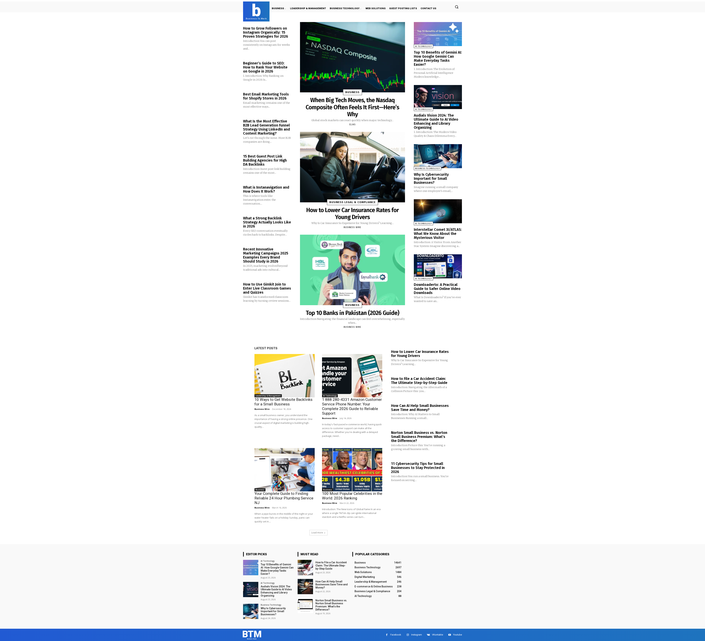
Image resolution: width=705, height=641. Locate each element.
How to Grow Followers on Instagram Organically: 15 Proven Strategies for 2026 (265, 32)
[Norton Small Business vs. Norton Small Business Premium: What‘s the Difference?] (305, 605)
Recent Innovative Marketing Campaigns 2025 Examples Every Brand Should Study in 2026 (265, 255)
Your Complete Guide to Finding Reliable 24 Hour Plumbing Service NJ (283, 498)
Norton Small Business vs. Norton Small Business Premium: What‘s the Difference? (419, 436)
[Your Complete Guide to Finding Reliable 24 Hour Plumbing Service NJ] (284, 469)
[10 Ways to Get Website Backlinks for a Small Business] (284, 375)
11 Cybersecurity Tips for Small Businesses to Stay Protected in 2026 (418, 467)
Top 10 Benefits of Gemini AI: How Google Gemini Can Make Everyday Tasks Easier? (438, 58)
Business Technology (427, 168)
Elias (352, 124)
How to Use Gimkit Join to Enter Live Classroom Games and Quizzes (267, 288)
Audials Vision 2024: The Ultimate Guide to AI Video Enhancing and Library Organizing (436, 121)
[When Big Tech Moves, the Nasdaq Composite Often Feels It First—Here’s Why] (352, 57)
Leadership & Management (268, 395)
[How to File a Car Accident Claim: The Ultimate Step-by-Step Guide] (305, 567)
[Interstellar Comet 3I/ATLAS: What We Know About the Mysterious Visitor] (438, 211)
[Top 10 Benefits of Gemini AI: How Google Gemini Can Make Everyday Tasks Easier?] (438, 34)
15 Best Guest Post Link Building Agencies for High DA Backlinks (265, 160)
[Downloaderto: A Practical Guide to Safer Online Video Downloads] (438, 266)
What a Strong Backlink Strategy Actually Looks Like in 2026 (267, 222)
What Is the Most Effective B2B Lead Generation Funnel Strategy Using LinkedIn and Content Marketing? (266, 127)
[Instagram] (407, 635)
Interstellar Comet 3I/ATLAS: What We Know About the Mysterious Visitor (438, 233)
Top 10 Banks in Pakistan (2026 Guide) (352, 312)
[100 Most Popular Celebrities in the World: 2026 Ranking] (352, 469)
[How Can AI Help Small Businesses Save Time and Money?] (305, 586)
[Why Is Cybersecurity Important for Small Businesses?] (438, 156)
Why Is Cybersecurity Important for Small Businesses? (431, 178)
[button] (456, 6)
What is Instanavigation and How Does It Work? (266, 189)
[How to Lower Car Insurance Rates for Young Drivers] (352, 167)
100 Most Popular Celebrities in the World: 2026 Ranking (352, 495)
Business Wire (352, 227)
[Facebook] (387, 635)
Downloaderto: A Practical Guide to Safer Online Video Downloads (437, 288)
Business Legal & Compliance (352, 202)
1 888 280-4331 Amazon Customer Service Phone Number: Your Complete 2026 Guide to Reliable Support (352, 406)
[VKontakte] (428, 635)
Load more (317, 532)
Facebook (395, 634)
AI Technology (423, 46)
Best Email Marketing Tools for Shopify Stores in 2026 (266, 96)
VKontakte (437, 634)
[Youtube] (449, 635)
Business (352, 92)
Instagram (416, 634)
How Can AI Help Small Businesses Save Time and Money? (420, 407)
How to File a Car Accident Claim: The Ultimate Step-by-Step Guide (419, 380)
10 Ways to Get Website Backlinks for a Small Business (283, 401)
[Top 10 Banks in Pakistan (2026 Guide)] (352, 270)
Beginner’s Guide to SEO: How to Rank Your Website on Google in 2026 (265, 67)
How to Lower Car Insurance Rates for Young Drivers (352, 214)
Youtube (457, 634)
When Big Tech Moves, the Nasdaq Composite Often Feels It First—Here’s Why (352, 107)
